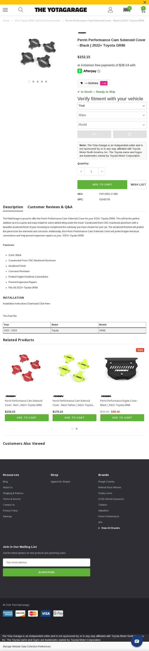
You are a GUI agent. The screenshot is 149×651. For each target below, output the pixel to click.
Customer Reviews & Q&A (50, 207)
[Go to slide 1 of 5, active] (29, 82)
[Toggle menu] (6, 9)
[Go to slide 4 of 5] (42, 82)
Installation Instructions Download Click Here (26, 303)
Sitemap (7, 516)
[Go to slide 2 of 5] (33, 82)
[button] (127, 9)
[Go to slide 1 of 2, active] (72, 429)
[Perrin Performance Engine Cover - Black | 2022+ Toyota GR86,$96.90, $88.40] (122, 370)
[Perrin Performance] (85, 32)
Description (13, 207)
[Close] (144, 2)
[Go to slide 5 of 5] (46, 82)
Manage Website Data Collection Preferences (27, 646)
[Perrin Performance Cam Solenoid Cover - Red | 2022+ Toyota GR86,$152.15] (27, 370)
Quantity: (83, 163)
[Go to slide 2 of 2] (77, 429)
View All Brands (110, 528)
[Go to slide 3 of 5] (38, 82)
